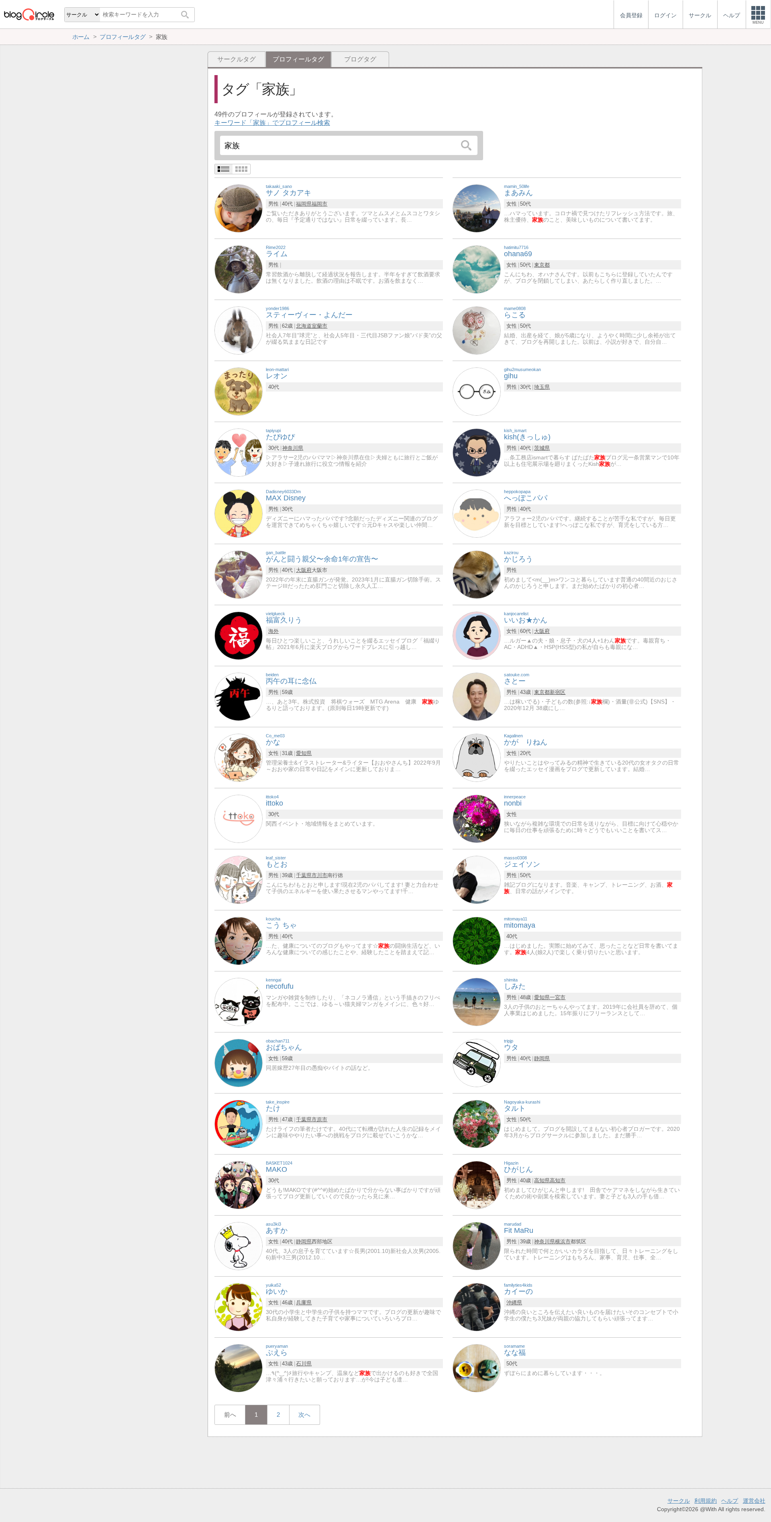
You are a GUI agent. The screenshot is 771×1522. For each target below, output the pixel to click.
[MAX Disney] (238, 513)
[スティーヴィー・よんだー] (238, 329)
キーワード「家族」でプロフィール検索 (272, 122)
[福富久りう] (238, 635)
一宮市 (557, 997)
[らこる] (477, 329)
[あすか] (238, 1245)
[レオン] (238, 391)
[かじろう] (477, 574)
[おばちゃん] (238, 1062)
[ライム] (238, 268)
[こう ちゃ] (238, 940)
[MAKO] (238, 1184)
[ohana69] (477, 268)
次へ (304, 1414)
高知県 (542, 1180)
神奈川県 (292, 448)
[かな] (238, 757)
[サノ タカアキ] (238, 207)
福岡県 (304, 204)
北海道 (304, 326)
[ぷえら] (238, 1367)
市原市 (319, 1119)
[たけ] (238, 1123)
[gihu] (477, 391)
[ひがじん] (477, 1184)
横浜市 (563, 1241)
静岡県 (542, 1058)
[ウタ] (477, 1062)
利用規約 (705, 1501)
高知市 (557, 1180)
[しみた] (477, 1001)
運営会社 (754, 1501)
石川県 (304, 1364)
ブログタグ (360, 59)
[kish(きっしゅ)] (477, 452)
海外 (273, 631)
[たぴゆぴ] (238, 452)
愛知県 (304, 753)
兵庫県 (304, 1303)
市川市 (319, 875)
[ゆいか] (238, 1306)
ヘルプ (729, 1501)
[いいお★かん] (477, 635)
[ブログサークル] (29, 14)
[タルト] (477, 1123)
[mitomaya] (477, 940)
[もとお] (238, 879)
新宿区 (557, 692)
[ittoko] (238, 818)
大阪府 (304, 570)
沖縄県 (514, 1303)
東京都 (542, 265)
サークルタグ (236, 59)
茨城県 (542, 448)
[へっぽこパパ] (477, 513)
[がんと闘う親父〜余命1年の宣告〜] (238, 574)
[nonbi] (477, 818)
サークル (678, 1501)
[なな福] (477, 1367)
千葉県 (304, 875)
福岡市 (319, 204)
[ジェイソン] (477, 879)
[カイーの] (477, 1306)
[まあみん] (477, 207)
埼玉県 (542, 387)
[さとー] (477, 696)
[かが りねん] (477, 757)
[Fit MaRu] (477, 1245)
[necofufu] (238, 1001)
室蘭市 (319, 326)
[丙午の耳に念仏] (238, 696)
